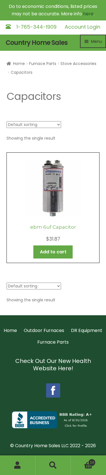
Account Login (82, 26)
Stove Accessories (78, 63)
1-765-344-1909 (36, 26)
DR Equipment (86, 330)
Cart (82, 460)
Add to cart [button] (53, 252)
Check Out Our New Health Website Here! (53, 364)
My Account (17, 465)
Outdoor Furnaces (44, 330)
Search (53, 465)
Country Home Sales (37, 43)
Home (19, 63)
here (88, 13)
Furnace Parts (42, 63)
